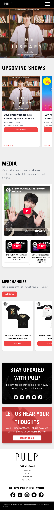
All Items (9, 294)
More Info (7, 146)
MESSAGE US (27, 438)
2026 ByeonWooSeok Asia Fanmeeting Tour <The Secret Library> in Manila (19, 118)
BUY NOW (17, 343)
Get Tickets (21, 129)
